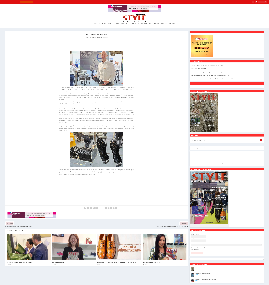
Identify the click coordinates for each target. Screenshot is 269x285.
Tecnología (132, 23)
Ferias (109, 23)
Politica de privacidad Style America (199, 247)
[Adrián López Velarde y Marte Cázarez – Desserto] (29, 247)
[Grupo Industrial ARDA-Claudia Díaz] (164, 247)
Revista (156, 23)
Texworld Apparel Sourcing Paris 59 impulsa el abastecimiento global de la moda (210, 72)
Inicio (95, 23)
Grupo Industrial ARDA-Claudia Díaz (152, 262)
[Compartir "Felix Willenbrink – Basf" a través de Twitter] (88, 208)
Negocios (172, 23)
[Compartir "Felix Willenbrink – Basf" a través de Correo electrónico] (96, 208)
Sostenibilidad (142, 23)
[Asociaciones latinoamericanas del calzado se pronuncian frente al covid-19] (119, 247)
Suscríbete (96, 193)
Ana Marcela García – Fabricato (198, 68)
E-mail (192, 238)
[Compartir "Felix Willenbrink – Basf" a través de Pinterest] (91, 208)
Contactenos (49, 2)
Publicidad (164, 23)
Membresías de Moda (39, 2)
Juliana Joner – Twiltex (58, 262)
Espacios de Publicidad (26, 2)
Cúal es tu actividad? (195, 243)
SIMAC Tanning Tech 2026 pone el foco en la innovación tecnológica (207, 65)
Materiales (124, 23)
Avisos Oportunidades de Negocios (10, 2)
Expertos (116, 23)
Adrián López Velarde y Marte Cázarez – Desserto (19, 262)
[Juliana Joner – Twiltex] (74, 247)
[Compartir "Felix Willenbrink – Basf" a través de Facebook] (85, 208)
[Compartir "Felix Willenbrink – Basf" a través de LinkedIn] (93, 208)
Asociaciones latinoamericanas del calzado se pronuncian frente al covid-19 (116, 262)
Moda (150, 23)
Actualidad (102, 23)
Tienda (55, 2)
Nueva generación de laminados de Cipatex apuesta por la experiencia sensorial (210, 75)
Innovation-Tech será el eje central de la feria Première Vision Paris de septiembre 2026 (212, 79)
